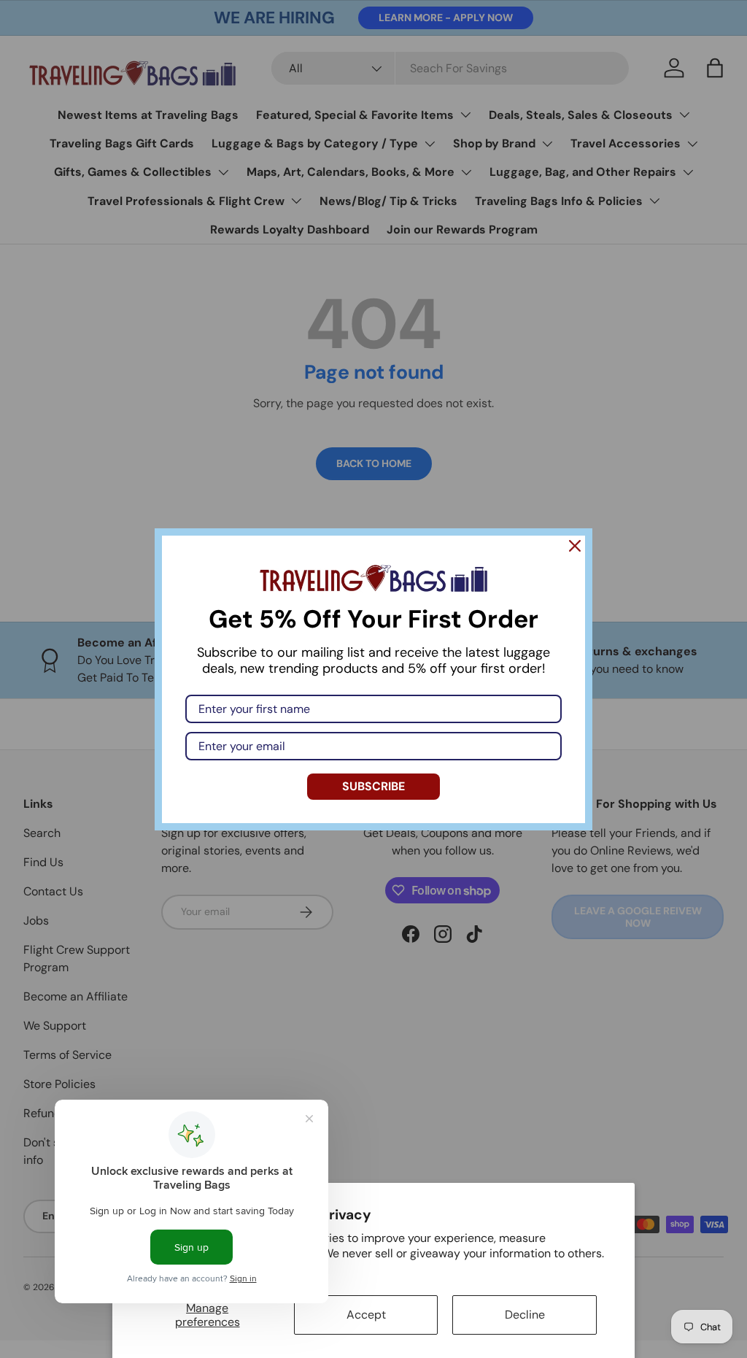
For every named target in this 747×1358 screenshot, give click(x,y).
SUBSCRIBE (373, 786)
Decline (525, 1314)
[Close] (574, 545)
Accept (366, 1314)
